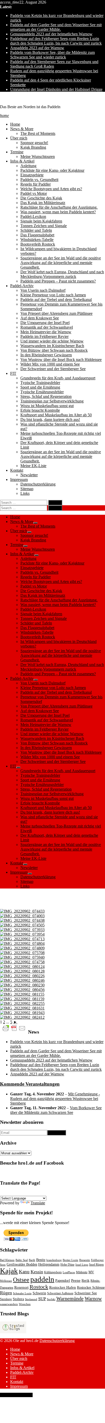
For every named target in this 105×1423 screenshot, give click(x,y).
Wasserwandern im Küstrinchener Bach (52, 346)
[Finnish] (70, 1193)
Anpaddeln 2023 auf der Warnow (37, 48)
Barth (32, 1260)
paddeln (42, 1279)
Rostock (39, 1287)
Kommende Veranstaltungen (30, 1084)
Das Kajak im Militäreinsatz (42, 202)
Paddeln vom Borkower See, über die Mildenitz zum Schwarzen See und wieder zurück (52, 54)
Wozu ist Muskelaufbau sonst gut (47, 405)
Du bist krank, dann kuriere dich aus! (50, 419)
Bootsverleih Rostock (37, 244)
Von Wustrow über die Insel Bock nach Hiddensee (61, 359)
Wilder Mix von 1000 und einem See (50, 364)
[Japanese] (82, 1193)
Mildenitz (81, 1272)
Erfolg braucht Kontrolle (40, 410)
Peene (76, 1280)
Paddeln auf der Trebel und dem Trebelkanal (56, 299)
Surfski (51, 1299)
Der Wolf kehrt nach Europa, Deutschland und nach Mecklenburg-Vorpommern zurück (62, 274)
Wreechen (25, 1304)
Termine (16, 152)
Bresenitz (84, 1260)
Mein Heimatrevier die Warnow (45, 332)
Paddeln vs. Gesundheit (39, 179)
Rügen (6, 1292)
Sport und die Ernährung (40, 387)
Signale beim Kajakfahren (41, 221)
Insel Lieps (81, 1264)
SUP (42, 1298)
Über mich (18, 138)
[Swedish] (45, 1193)
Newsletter (29, 475)
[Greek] (76, 1193)
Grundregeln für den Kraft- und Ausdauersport (57, 378)
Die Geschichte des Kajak (41, 198)
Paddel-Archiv (22, 286)
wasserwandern (9, 1304)
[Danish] (52, 1193)
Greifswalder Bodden (22, 1264)
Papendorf (62, 1281)
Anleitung (28, 166)
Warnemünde (70, 1298)
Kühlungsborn (53, 1272)
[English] (9, 1193)
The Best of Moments (37, 133)
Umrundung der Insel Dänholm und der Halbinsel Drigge (56, 89)
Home (15, 124)
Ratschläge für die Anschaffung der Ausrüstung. (59, 207)
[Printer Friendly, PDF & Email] (14, 1028)
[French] (15, 1193)
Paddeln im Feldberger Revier (44, 336)
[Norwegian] (39, 1193)
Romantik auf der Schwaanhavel (46, 327)
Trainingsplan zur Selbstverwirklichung (52, 401)
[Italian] (33, 1193)
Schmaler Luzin (22, 1293)
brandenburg (54, 1260)
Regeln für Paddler (35, 184)
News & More (21, 129)
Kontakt (16, 470)
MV (91, 1272)
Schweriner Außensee (60, 1293)
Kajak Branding (33, 147)
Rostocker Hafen (62, 1287)
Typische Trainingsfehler (40, 382)
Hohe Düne (67, 1264)
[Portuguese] (27, 1193)
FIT (13, 373)
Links (25, 493)
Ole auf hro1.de (12, 98)
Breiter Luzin (70, 1260)
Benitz (40, 1260)
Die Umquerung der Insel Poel (45, 322)
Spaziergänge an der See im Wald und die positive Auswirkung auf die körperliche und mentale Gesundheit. (60, 262)
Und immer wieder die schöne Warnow (52, 341)
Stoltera (18, 1299)
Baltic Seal (22, 1260)
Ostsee (21, 1279)
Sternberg (6, 1299)
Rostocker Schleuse (91, 1287)
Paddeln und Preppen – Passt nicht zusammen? (58, 281)
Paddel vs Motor (33, 193)
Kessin (37, 1271)
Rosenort (21, 1287)
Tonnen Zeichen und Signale (43, 226)
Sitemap (26, 489)
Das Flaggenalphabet (37, 235)
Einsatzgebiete (32, 175)
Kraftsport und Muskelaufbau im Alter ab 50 (56, 415)
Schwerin (39, 1293)
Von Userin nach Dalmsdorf (42, 290)
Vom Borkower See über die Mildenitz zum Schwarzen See (56, 1110)
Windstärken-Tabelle (37, 239)
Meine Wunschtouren (37, 156)
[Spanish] (21, 1193)
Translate (38, 1203)
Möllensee (6, 1280)
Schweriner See (85, 1293)
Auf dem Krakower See (39, 318)
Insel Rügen (96, 1264)
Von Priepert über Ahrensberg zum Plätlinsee (56, 313)
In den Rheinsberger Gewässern (46, 355)
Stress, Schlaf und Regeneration (46, 396)
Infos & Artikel (22, 161)
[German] (3, 1193)
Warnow (93, 1298)
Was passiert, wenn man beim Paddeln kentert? (58, 212)
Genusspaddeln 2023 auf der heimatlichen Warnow (51, 34)
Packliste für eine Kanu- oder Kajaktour (52, 170)
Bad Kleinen (7, 1260)
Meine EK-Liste (33, 465)
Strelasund (31, 1299)
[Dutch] (64, 1193)
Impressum (19, 479)
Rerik (85, 1281)
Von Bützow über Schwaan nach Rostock (54, 350)
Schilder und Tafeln (36, 230)
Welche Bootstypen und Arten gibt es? (51, 189)
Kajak (9, 1271)
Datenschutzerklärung (38, 484)
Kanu (24, 1271)
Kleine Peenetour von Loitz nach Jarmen (53, 295)
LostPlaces (69, 1272)
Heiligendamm (48, 1264)
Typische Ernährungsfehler (42, 392)
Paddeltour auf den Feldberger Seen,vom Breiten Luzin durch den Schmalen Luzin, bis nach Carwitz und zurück (56, 40)
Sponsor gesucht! (34, 142)
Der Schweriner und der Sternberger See (53, 369)
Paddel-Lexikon (33, 216)
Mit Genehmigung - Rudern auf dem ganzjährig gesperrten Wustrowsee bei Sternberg (55, 1098)
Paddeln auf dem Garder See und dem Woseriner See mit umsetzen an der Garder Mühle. (56, 27)
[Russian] (58, 1193)
